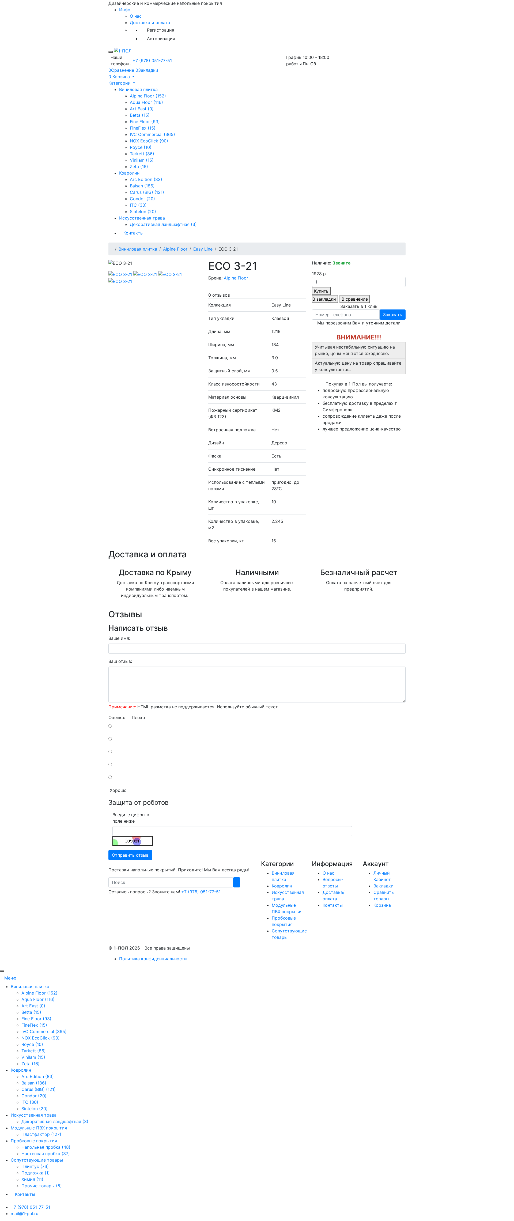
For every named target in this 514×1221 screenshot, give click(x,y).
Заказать (392, 314)
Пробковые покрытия (34, 1140)
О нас (136, 16)
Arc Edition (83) (146, 179)
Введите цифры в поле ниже (130, 818)
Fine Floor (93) (145, 121)
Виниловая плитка (138, 89)
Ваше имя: (119, 638)
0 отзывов (219, 295)
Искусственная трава (142, 218)
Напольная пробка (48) (45, 1147)
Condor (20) (142, 198)
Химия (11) (32, 1179)
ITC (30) (138, 205)
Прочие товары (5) (41, 1185)
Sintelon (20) (143, 211)
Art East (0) (142, 108)
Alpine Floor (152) (148, 96)
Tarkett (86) (142, 153)
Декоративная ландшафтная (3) (163, 224)
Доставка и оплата (150, 22)
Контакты (133, 233)
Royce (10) (141, 147)
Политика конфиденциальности (153, 958)
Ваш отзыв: (120, 661)
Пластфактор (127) (41, 1134)
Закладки (383, 886)
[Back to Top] (2, 971)
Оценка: (116, 717)
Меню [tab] (10, 978)
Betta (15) (140, 115)
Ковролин (129, 173)
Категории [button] (120, 83)
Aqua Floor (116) (146, 102)
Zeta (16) (139, 166)
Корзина (382, 905)
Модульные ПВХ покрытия (39, 1128)
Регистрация (160, 30)
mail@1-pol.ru (24, 1213)
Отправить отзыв (130, 855)
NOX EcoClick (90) (149, 140)
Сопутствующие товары (37, 1160)
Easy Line (203, 249)
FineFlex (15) (143, 128)
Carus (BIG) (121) (147, 192)
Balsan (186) (142, 185)
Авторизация (161, 38)
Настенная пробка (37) (45, 1153)
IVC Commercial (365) (152, 134)
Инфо (124, 9)
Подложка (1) (35, 1172)
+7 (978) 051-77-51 (152, 60)
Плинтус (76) (35, 1166)
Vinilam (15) (142, 160)
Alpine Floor (175, 249)
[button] (121, 76)
